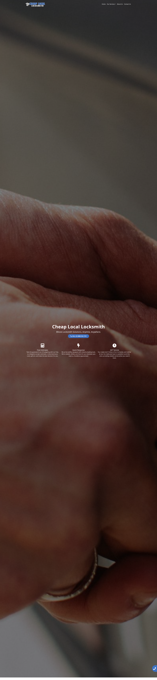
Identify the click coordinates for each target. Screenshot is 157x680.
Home (104, 4)
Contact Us (127, 4)
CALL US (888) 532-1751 (79, 336)
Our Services (111, 4)
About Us (120, 4)
